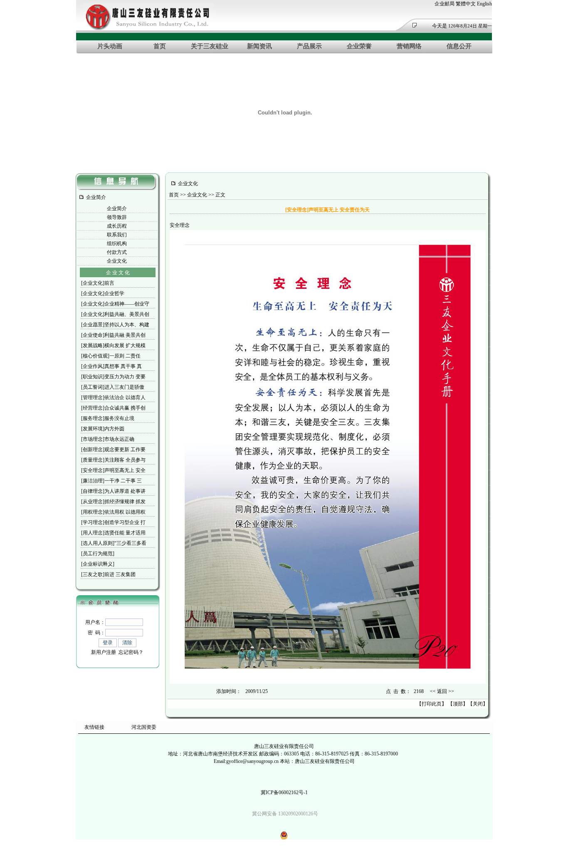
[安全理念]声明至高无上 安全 (113, 470)
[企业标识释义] (97, 564)
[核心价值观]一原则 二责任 (111, 356)
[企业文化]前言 (97, 283)
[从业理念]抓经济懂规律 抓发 (113, 501)
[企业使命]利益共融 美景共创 (113, 335)
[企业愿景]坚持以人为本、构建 (115, 325)
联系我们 (117, 235)
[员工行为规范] (97, 553)
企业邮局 (444, 4)
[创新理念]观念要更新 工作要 (113, 449)
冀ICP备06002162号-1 (284, 792)
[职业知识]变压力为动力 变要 (113, 377)
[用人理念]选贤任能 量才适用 (113, 533)
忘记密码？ (131, 652)
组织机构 (117, 243)
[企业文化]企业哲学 (102, 293)
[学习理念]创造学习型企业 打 (113, 522)
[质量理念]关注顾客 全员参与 (113, 460)
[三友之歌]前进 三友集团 (108, 574)
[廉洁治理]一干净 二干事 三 (111, 481)
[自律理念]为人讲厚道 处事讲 (113, 491)
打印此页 (432, 704)
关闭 (478, 704)
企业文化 (117, 261)
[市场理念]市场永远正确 (107, 439)
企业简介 (117, 208)
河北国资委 (143, 727)
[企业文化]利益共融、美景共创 (115, 314)
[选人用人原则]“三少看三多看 (113, 543)
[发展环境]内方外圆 (102, 429)
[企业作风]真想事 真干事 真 (111, 366)
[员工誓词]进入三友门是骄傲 (112, 387)
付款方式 (117, 252)
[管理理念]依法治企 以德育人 (113, 397)
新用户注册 (103, 652)
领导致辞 (117, 217)
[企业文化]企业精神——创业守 (115, 304)
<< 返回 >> (442, 691)
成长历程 (117, 226)
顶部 (458, 704)
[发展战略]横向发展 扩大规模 (113, 345)
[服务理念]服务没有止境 (107, 418)
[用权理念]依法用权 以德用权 (113, 512)
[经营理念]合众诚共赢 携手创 (113, 408)
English (484, 4)
